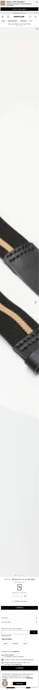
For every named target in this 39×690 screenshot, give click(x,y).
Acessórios (23, 21)
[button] (15, 575)
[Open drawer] (2, 17)
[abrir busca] (8, 17)
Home (3, 21)
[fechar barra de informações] (36, 13)
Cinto (30, 21)
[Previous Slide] (3, 302)
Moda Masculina (12, 21)
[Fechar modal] (37, 2)
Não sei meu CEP (6, 635)
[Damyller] (19, 16)
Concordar (19, 683)
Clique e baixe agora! (19, 9)
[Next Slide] (35, 302)
